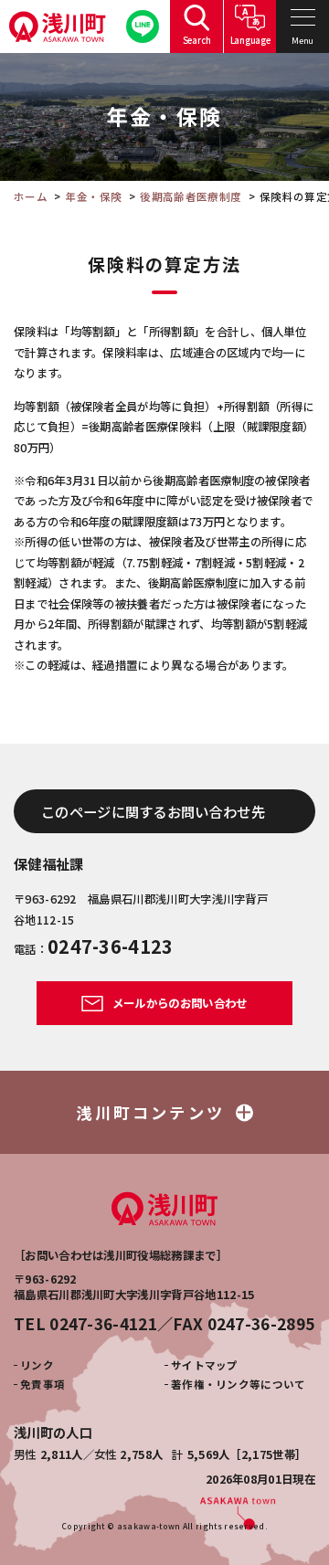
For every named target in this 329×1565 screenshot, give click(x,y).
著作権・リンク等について (238, 1384)
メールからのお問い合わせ (178, 1003)
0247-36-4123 (111, 946)
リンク (37, 1365)
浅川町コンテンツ (151, 1112)
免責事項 (42, 1384)
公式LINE (142, 26)
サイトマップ (205, 1365)
